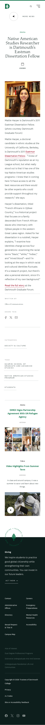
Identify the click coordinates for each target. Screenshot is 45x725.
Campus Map (10, 634)
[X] (12, 716)
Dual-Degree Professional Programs (19, 653)
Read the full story (14, 285)
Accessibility (31, 624)
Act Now (10, 581)
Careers (29, 598)
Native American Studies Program (19, 377)
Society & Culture (15, 346)
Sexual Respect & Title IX (11, 626)
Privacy (8, 690)
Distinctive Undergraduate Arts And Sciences (22, 658)
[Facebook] (6, 716)
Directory (8, 615)
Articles (22, 32)
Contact (8, 598)
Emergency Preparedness (31, 606)
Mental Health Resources (32, 616)
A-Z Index (9, 696)
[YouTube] (23, 716)
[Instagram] (18, 716)
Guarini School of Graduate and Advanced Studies (19, 366)
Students (10, 387)
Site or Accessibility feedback (17, 702)
